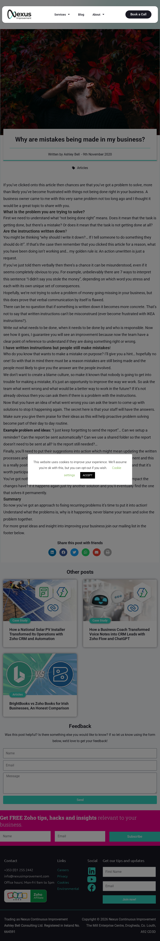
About (96, 14)
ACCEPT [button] (87, 475)
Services (60, 14)
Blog (81, 14)
